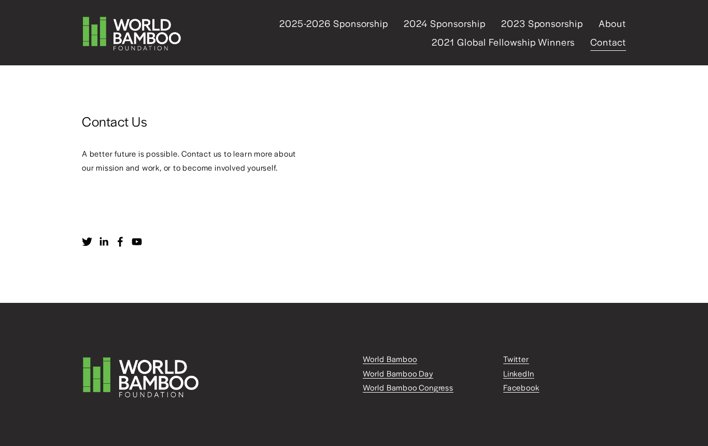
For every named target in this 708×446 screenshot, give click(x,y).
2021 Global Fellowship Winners (503, 41)
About (612, 23)
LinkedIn (518, 373)
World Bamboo (390, 358)
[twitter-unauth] (87, 241)
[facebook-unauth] (120, 241)
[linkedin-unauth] (103, 241)
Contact (608, 41)
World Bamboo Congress (408, 387)
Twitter (516, 358)
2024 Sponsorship (444, 23)
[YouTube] (137, 241)
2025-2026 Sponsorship (333, 23)
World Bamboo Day (398, 373)
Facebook (521, 387)
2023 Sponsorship (542, 23)
